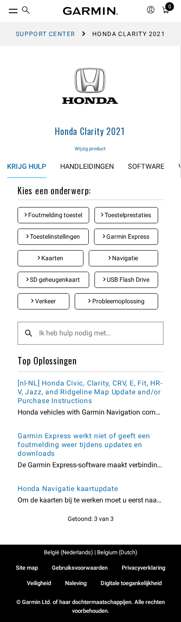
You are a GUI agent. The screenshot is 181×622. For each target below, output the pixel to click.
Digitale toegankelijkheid (131, 583)
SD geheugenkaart (54, 279)
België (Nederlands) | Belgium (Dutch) (91, 552)
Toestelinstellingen (54, 236)
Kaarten (51, 258)
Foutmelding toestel (54, 214)
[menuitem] (26, 11)
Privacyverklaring (143, 567)
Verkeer (45, 301)
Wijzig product (90, 149)
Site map (27, 567)
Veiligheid (39, 583)
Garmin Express (127, 236)
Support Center (46, 33)
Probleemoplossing (118, 301)
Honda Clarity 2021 (90, 131)
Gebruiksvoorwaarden (80, 567)
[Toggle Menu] (5, 9)
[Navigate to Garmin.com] (90, 11)
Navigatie (124, 258)
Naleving (76, 583)
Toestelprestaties (127, 214)
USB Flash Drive (127, 279)
